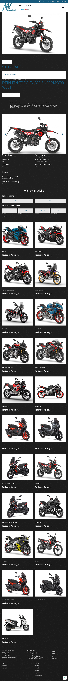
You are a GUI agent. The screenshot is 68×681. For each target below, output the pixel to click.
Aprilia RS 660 (38, 328)
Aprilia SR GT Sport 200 (7, 445)
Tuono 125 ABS (38, 522)
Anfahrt (63, 1)
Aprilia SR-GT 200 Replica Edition (9, 483)
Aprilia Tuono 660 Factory (7, 367)
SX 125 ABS (37, 483)
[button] (63, 7)
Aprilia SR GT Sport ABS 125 (8, 599)
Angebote (4, 665)
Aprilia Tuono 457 (6, 406)
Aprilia (53, 656)
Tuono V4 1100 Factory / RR (8, 290)
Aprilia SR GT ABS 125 (40, 599)
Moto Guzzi (55, 658)
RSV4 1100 (4, 251)
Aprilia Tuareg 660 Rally (40, 290)
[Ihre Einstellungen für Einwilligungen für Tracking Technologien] (65, 678)
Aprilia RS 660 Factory (40, 367)
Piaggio (54, 651)
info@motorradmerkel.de (9, 657)
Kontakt (37, 668)
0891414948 (51, 1)
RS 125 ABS (4, 561)
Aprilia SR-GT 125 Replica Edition (9, 522)
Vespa (53, 653)
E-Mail (58, 1)
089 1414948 (6, 655)
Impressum (38, 673)
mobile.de (4, 668)
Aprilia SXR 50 (5, 638)
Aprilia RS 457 (38, 406)
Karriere (37, 665)
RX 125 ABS (37, 561)
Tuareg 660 (4, 328)
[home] (9, 7)
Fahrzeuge (5, 663)
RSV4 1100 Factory (39, 251)
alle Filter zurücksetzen (7, 216)
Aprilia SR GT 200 (39, 445)
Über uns (37, 663)
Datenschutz (38, 675)
